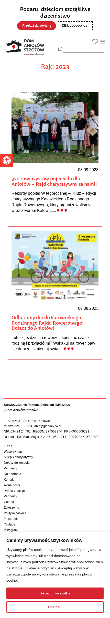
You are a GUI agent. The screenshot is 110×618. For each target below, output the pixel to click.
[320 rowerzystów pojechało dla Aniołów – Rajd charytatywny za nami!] (55, 127)
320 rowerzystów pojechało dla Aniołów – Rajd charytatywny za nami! (54, 181)
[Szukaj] (60, 49)
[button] (6, 160)
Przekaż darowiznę (36, 25)
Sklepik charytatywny (18, 457)
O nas (8, 446)
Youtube (9, 524)
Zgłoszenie (11, 507)
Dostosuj (55, 607)
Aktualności (12, 485)
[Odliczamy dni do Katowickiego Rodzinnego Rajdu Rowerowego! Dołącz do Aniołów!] (55, 265)
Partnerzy (10, 468)
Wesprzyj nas (13, 451)
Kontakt (9, 479)
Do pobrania (12, 474)
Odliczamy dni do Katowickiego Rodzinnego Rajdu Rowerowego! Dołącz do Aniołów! (48, 323)
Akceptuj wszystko (55, 593)
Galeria (9, 501)
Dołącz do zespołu (17, 462)
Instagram (11, 530)
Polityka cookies (15, 513)
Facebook (11, 518)
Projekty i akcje (14, 490)
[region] (55, 575)
